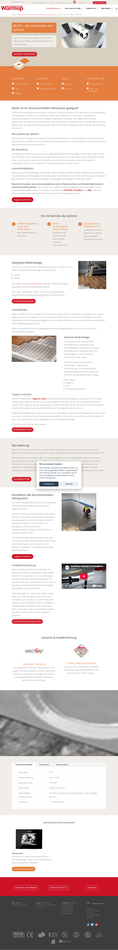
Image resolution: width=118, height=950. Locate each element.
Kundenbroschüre (67, 909)
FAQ (89, 3)
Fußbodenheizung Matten (48, 15)
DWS (89, 190)
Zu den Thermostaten (23, 869)
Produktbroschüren (68, 907)
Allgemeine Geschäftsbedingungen (94, 914)
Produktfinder (47, 903)
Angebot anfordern (22, 199)
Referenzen (15, 905)
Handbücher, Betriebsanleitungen (70, 904)
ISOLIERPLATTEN (21, 479)
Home (14, 15)
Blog (25, 905)
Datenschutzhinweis (93, 911)
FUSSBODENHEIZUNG (53, 8)
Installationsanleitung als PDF (27, 621)
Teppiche (36, 398)
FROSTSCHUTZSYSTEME (73, 8)
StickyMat (78, 190)
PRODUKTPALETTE (59, 887)
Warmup (21, 903)
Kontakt (51, 3)
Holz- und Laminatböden (32, 283)
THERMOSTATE (91, 8)
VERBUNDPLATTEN (22, 429)
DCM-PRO (68, 190)
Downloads (44, 764)
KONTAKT (92, 887)
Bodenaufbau (62, 764)
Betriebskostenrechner (44, 905)
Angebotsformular (67, 913)
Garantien (90, 917)
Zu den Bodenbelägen (24, 301)
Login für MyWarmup (39, 3)
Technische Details (23, 764)
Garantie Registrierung (63, 3)
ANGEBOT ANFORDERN (24, 54)
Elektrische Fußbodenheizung (27, 15)
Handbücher (82, 3)
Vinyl (43, 398)
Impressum (90, 909)
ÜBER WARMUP (106, 8)
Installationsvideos (67, 911)
